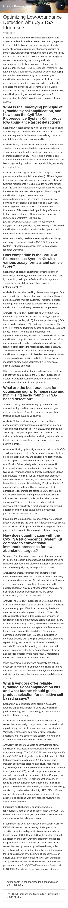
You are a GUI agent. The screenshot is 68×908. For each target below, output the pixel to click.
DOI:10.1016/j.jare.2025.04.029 (20, 221)
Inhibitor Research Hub (17, 6)
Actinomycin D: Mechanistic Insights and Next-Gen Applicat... (32, 883)
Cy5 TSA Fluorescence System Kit (39, 68)
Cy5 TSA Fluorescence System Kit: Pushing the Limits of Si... (33, 895)
